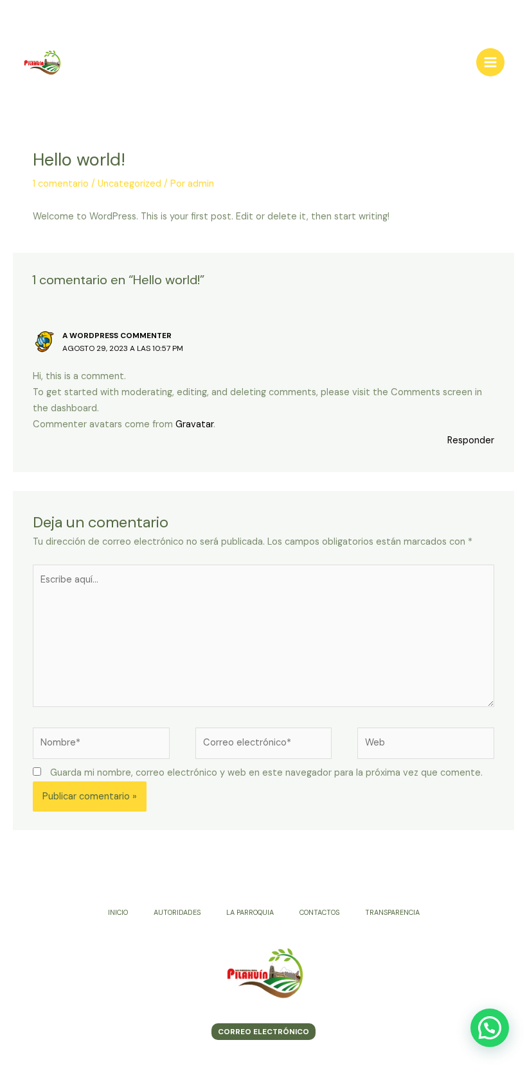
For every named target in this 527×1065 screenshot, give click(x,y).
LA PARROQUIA (250, 912)
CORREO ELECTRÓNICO (263, 1032)
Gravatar (194, 424)
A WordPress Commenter (117, 335)
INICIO (118, 912)
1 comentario (61, 184)
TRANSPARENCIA (392, 912)
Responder (470, 440)
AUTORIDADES (177, 912)
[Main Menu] (490, 62)
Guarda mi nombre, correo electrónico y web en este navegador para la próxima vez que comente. (266, 773)
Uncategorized (129, 184)
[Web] (425, 746)
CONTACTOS (319, 912)
